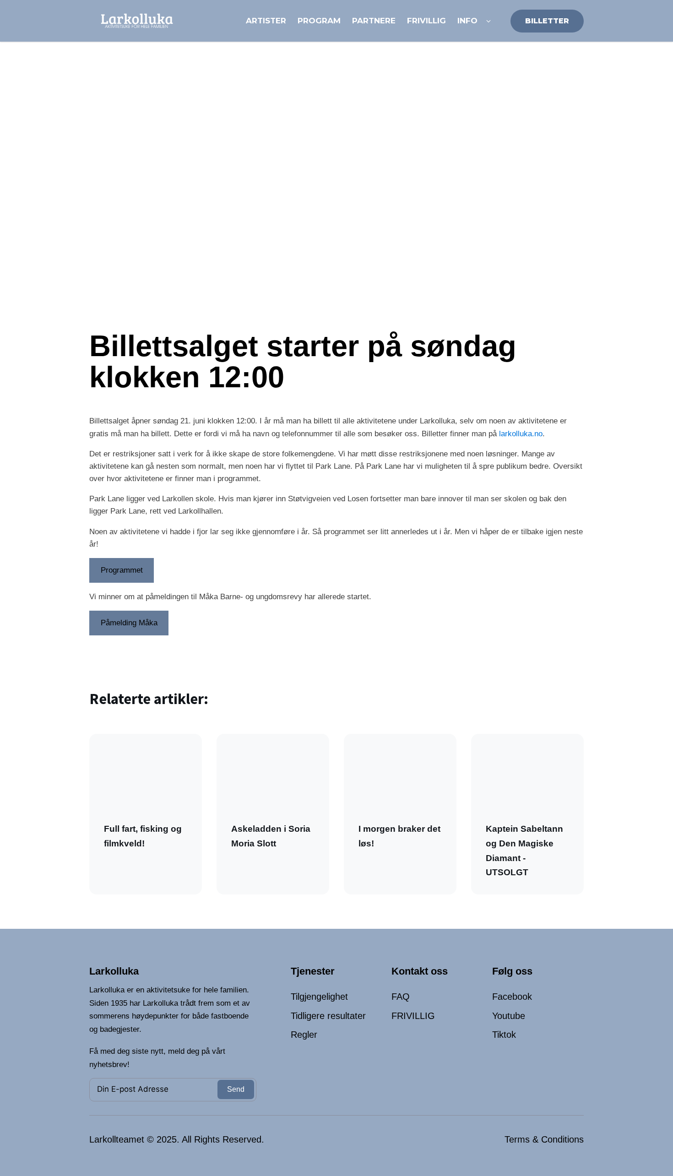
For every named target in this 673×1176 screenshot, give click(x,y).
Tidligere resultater (328, 1016)
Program (319, 20)
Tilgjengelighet (319, 997)
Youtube (508, 1016)
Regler (304, 1035)
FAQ (400, 997)
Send (235, 1089)
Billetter (547, 20)
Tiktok (504, 1035)
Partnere (374, 20)
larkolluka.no (521, 433)
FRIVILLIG (413, 1016)
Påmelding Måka (129, 622)
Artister (266, 20)
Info (467, 20)
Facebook (512, 997)
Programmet (122, 570)
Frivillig (426, 20)
